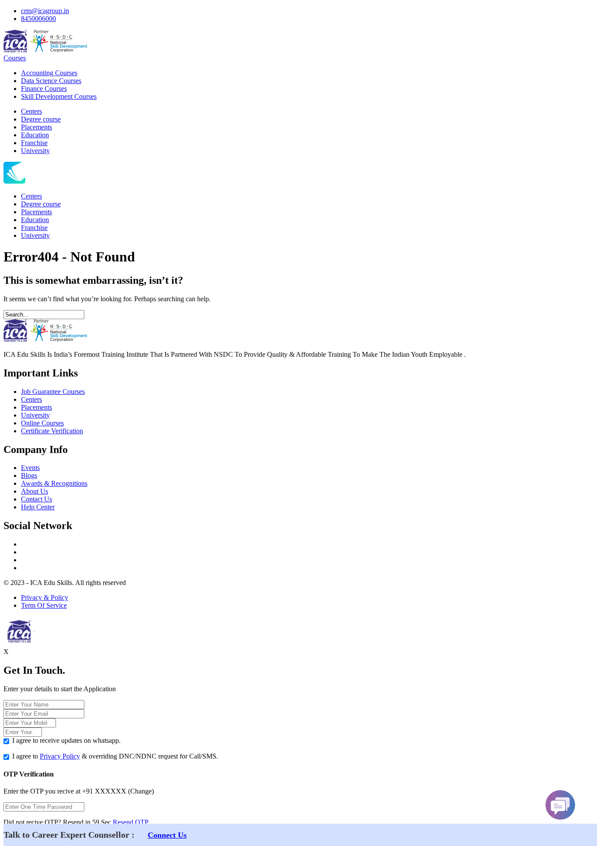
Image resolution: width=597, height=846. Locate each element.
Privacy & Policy (44, 597)
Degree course (41, 119)
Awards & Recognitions (54, 483)
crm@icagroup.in (45, 10)
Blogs (29, 475)
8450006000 (38, 18)
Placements (36, 127)
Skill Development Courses (59, 96)
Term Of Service (44, 605)
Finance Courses (44, 88)
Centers (31, 111)
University (35, 150)
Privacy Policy (60, 756)
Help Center (38, 507)
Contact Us (36, 499)
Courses (14, 58)
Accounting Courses (49, 73)
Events (30, 467)
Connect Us (167, 835)
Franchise (34, 142)
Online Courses (42, 423)
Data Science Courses (51, 80)
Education (35, 135)
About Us (34, 491)
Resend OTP (131, 822)
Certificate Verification (52, 431)
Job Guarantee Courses (53, 391)
